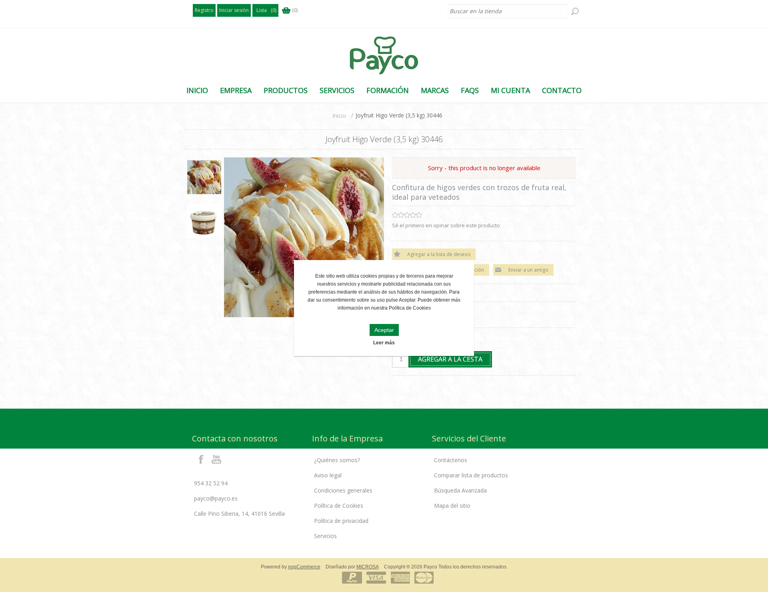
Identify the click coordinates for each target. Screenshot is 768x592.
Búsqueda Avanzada (460, 490)
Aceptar (384, 330)
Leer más (384, 343)
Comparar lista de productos (471, 475)
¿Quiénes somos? (337, 460)
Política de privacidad (341, 520)
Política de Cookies (338, 505)
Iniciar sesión (234, 10)
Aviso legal (328, 475)
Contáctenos (450, 460)
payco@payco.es (216, 498)
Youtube (216, 459)
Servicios (325, 536)
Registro (204, 10)
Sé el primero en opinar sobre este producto (446, 225)
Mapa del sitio (452, 505)
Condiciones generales (343, 490)
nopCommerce (304, 567)
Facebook (201, 459)
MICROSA (367, 567)
